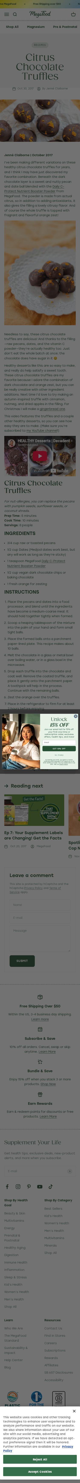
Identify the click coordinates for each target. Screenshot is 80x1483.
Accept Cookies (40, 1471)
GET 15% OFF (59, 748)
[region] (40, 1443)
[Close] (74, 1411)
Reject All (40, 1459)
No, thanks (59, 755)
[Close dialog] (75, 716)
